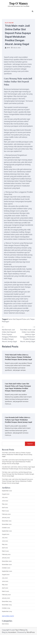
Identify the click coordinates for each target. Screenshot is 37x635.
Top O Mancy (18, 3)
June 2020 (5, 581)
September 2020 (7, 571)
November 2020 (7, 564)
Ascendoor (12, 632)
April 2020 (5, 588)
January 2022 (6, 517)
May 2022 (5, 504)
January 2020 (6, 598)
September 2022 (7, 490)
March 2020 (5, 591)
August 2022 (5, 494)
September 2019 (7, 611)
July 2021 (4, 537)
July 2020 (5, 578)
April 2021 (5, 547)
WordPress (31, 632)
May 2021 (4, 544)
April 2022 (5, 507)
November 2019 (7, 604)
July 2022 (5, 497)
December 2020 (7, 561)
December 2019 (7, 601)
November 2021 (7, 524)
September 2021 (7, 531)
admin (8, 47)
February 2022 (6, 514)
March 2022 (5, 511)
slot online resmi (8, 616)
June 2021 (5, 541)
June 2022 (5, 500)
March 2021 (5, 551)
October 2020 (6, 568)
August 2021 (5, 534)
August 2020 (5, 574)
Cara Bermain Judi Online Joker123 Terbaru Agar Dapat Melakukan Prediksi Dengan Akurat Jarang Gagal (18, 419)
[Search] (32, 11)
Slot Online (9, 22)
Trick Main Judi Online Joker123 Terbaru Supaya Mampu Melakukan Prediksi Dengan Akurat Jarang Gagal (18, 357)
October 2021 (6, 527)
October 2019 (6, 608)
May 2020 (5, 584)
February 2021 (6, 554)
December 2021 (6, 521)
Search (30, 444)
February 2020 (6, 594)
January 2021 (6, 557)
